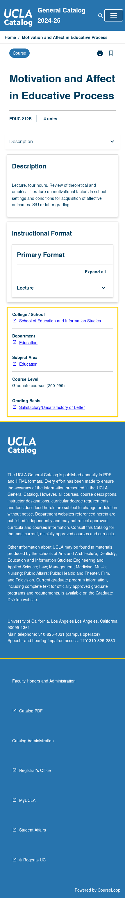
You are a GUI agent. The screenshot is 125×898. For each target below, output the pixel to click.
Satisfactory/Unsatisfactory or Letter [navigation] (52, 407)
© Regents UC (32, 860)
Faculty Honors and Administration (44, 681)
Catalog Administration (33, 740)
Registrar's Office (35, 770)
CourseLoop (109, 890)
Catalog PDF (31, 711)
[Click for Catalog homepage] (18, 18)
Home (10, 37)
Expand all (95, 271)
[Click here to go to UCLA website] (22, 446)
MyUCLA (27, 800)
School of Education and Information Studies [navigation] (60, 321)
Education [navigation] (28, 342)
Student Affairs (32, 830)
